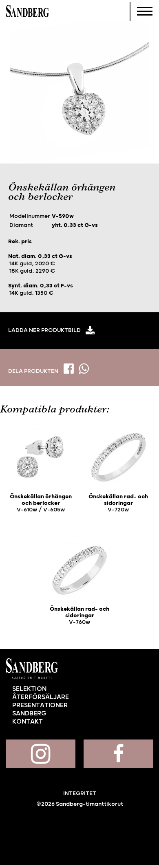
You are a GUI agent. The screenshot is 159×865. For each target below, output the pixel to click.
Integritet (79, 793)
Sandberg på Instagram (40, 754)
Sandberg (27, 11)
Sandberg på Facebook (118, 754)
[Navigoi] (145, 11)
